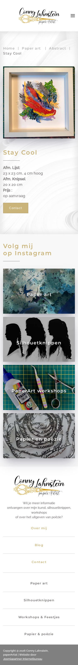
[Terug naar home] (39, 15)
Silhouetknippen (39, 600)
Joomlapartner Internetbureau (22, 658)
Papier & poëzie (39, 634)
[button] (73, 15)
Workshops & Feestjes (39, 617)
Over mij (39, 528)
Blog (39, 545)
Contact (15, 208)
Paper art (39, 583)
